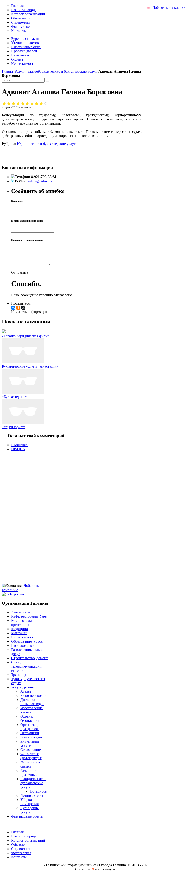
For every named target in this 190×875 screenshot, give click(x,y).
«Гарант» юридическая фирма (25, 336)
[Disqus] (72, 517)
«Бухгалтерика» (14, 397)
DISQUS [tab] (18, 449)
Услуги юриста (13, 427)
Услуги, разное (26, 71)
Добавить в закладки (168, 7)
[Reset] (47, 81)
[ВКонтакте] (13, 308)
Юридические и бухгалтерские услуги (68, 71)
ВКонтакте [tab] (19, 445)
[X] (23, 308)
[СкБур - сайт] (14, 594)
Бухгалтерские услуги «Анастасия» (30, 366)
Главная (8, 71)
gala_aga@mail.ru (41, 181)
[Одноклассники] (18, 308)
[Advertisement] (60, 153)
